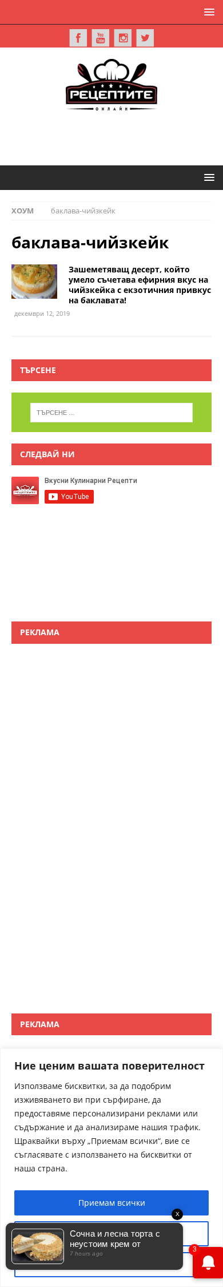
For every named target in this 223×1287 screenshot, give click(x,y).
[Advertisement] (117, 136)
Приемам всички (111, 1202)
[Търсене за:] (112, 412)
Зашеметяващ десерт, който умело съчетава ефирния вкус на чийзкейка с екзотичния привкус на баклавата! (140, 285)
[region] (111, 1167)
